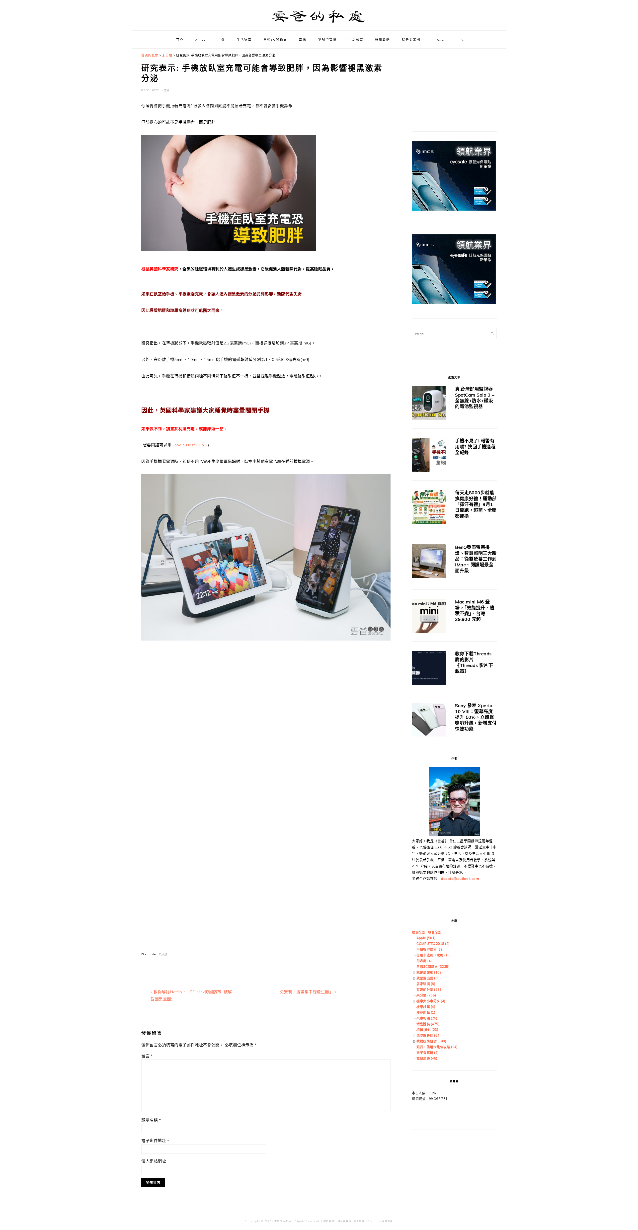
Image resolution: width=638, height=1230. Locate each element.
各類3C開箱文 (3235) (432, 967)
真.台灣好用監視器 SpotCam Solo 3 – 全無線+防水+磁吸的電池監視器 (474, 397)
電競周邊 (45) (426, 1058)
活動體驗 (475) (427, 1024)
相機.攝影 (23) (427, 1030)
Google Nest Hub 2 (189, 444)
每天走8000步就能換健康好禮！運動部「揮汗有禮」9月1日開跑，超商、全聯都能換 (476, 504)
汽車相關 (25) (426, 1018)
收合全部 (435, 932)
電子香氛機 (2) (427, 1053)
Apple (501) (426, 938)
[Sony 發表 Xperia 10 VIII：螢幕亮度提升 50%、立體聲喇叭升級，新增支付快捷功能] (429, 720)
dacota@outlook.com (460, 878)
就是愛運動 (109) (429, 972)
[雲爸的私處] (319, 25)
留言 (147, 1055)
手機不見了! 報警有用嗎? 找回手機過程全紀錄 (475, 446)
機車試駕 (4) (425, 1007)
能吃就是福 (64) (428, 1035)
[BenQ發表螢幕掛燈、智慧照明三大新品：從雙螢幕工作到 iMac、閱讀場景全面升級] (429, 562)
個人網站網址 (153, 1160)
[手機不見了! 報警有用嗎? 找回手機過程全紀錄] (429, 456)
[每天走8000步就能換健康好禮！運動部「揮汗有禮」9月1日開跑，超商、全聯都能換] (429, 507)
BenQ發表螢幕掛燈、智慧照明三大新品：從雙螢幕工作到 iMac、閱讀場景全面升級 (476, 559)
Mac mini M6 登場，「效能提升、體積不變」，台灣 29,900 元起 (474, 610)
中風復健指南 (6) (429, 949)
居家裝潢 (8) (425, 984)
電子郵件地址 (155, 1140)
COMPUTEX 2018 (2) (433, 944)
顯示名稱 (151, 1120)
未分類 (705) (426, 995)
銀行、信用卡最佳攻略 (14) (437, 1047)
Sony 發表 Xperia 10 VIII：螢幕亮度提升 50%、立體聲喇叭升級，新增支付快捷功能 (476, 717)
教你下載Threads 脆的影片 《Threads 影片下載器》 (474, 662)
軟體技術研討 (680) (431, 1041)
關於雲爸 (328, 1221)
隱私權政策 (344, 1221)
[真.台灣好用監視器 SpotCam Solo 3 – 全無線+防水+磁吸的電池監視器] (429, 404)
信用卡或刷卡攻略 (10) (433, 955)
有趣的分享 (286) (429, 989)
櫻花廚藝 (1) (425, 1012)
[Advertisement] (266, 704)
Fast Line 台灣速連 (380, 1221)
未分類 (163, 954)
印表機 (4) (424, 961)
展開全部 (418, 932)
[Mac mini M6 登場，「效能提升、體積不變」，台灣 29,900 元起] (429, 617)
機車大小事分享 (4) (430, 1001)
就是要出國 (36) (428, 978)
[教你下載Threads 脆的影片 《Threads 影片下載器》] (429, 668)
